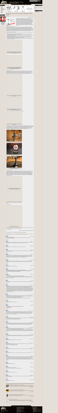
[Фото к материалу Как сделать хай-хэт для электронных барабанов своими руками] (14, 51)
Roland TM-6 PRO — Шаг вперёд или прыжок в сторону (21, 411)
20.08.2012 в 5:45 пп (32, 327)
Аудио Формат (3, 23)
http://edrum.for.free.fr (8, 339)
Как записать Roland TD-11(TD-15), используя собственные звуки (16, 394)
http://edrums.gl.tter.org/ (8, 307)
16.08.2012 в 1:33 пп (32, 274)
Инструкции (19, 4)
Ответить (7, 239)
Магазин (26, 4)
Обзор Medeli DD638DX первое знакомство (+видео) (20, 410)
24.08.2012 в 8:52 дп (32, 371)
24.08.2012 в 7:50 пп (32, 375)
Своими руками (3, 9)
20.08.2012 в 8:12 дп (32, 322)
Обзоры (2, 6)
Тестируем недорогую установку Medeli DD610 (20, 408)
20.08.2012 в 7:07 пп (32, 334)
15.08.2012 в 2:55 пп (32, 265)
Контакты (29, 4)
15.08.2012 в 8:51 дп (32, 260)
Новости (23, 4)
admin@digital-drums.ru (28, 270)
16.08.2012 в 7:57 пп (32, 285)
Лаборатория (2, 8)
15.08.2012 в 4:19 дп (32, 236)
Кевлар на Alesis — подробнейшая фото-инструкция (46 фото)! (16, 389)
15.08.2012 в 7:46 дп (32, 254)
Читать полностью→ (31, 391)
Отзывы (16, 4)
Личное (2, 10)
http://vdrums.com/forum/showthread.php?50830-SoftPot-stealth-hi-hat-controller (14, 306)
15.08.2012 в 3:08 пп (32, 269)
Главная (13, 4)
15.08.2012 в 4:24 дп (32, 241)
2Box (1, 22)
